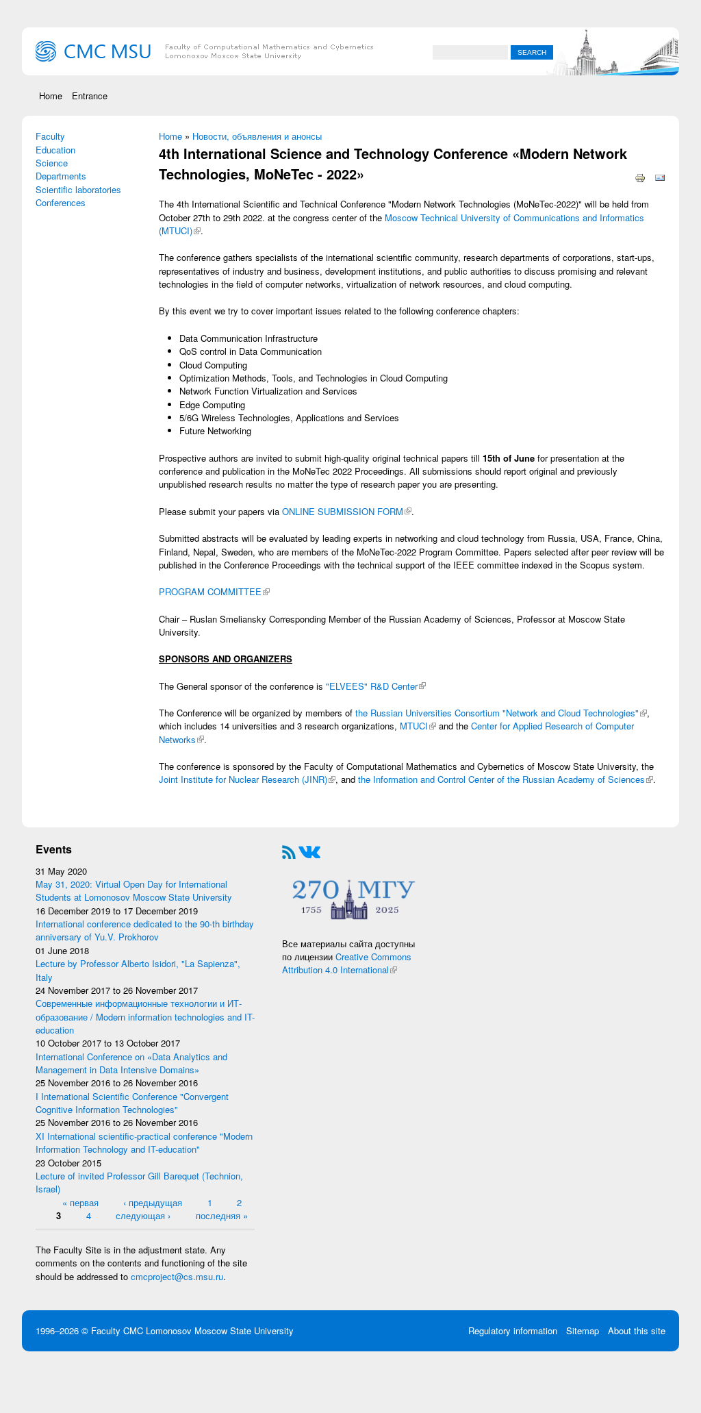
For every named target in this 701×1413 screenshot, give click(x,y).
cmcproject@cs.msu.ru (177, 1276)
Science (52, 162)
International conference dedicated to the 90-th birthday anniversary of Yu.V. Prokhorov (145, 930)
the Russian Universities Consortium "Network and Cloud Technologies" (501, 712)
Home (50, 95)
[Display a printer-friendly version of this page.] (640, 176)
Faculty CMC (118, 1330)
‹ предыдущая (152, 1202)
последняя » (222, 1215)
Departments (61, 175)
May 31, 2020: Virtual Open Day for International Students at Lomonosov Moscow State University (134, 890)
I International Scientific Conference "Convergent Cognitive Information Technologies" (132, 1103)
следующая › (143, 1215)
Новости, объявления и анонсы (257, 135)
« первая (80, 1202)
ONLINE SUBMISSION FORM (346, 511)
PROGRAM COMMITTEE (214, 591)
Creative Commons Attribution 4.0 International (346, 963)
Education (55, 149)
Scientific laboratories (78, 189)
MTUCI (418, 725)
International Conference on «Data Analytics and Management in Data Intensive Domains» (131, 1063)
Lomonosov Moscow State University (220, 1330)
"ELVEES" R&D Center (376, 685)
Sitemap (582, 1330)
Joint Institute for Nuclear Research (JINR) (247, 779)
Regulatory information (512, 1330)
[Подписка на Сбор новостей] (289, 850)
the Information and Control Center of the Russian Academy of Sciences (505, 779)
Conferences (61, 202)
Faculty (50, 135)
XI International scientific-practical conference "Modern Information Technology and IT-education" (144, 1142)
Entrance (89, 95)
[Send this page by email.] (659, 176)
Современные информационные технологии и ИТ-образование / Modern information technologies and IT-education (145, 1016)
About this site (636, 1330)
